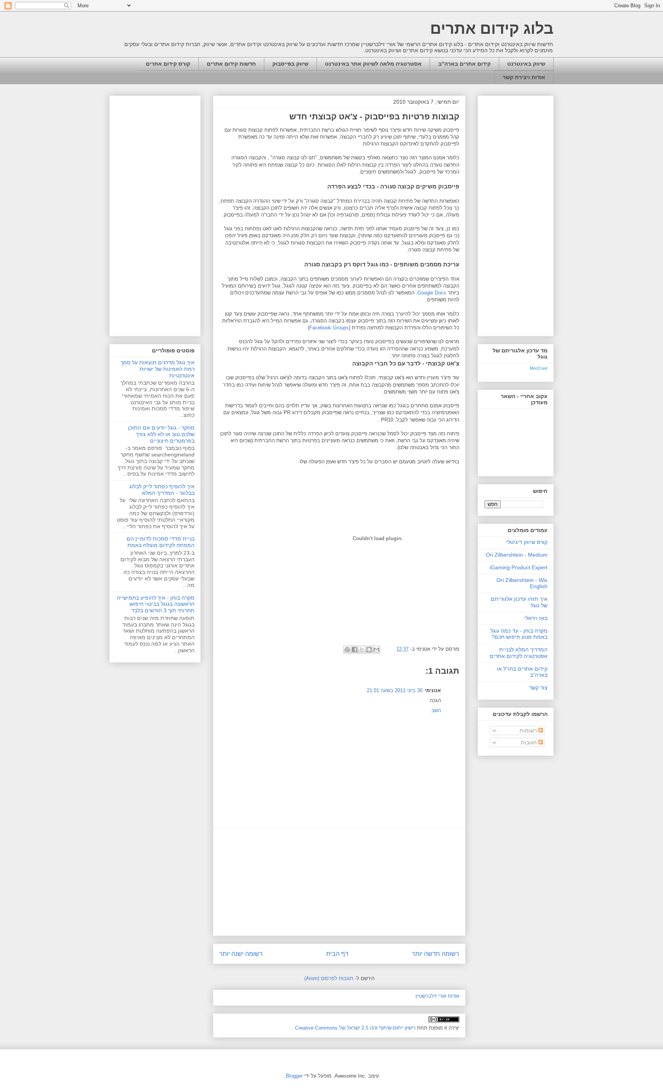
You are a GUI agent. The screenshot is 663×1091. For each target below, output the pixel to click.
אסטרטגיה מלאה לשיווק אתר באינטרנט (373, 64)
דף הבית (337, 953)
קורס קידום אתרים (168, 64)
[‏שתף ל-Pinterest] (347, 649)
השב (436, 710)
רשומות (529, 730)
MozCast (539, 368)
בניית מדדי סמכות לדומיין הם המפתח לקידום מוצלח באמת (161, 542)
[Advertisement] (339, 882)
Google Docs (431, 293)
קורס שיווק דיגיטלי (527, 542)
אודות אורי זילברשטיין (437, 996)
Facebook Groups (329, 328)
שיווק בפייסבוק (290, 64)
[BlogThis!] (369, 649)
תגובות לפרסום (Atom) (328, 978)
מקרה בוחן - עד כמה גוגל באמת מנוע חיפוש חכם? (519, 634)
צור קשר (538, 687)
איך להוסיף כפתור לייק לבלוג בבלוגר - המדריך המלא (162, 489)
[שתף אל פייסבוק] (354, 649)
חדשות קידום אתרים (231, 64)
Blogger (294, 1076)
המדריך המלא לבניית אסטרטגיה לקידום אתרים (519, 652)
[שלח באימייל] (376, 649)
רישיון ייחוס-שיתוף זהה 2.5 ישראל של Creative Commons (355, 1028)
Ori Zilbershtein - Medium (517, 555)
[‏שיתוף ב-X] (362, 649)
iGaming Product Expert (519, 567)
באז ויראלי (536, 618)
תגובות (529, 742)
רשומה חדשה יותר (435, 953)
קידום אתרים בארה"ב (464, 64)
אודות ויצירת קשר (524, 77)
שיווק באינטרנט (526, 64)
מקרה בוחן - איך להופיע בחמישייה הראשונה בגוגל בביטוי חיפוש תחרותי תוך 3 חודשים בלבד (156, 604)
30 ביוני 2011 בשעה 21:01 (394, 690)
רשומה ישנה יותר (241, 953)
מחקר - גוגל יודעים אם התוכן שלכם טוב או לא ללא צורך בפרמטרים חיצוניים (161, 434)
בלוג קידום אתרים (492, 28)
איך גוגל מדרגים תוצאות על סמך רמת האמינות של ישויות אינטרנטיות (157, 369)
